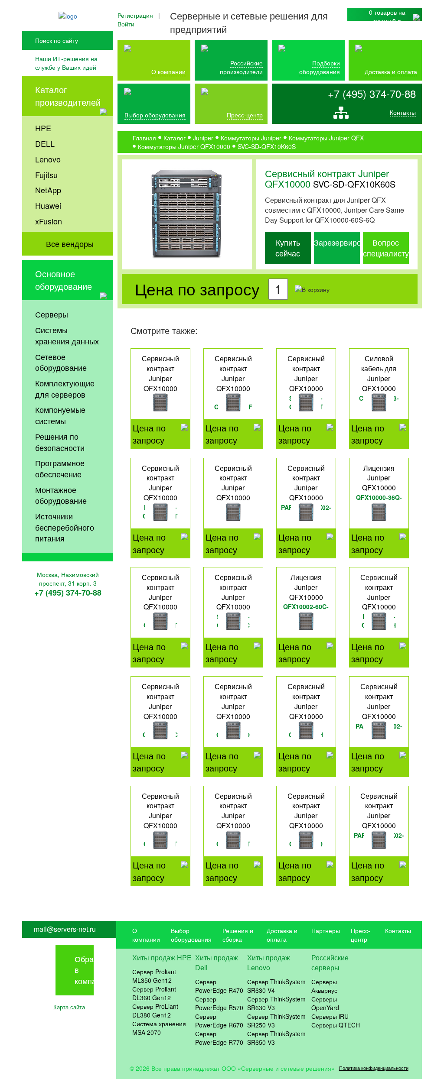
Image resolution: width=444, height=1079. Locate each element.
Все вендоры (70, 243)
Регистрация (135, 15)
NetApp (48, 189)
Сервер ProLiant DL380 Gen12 (155, 1010)
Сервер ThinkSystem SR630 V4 (276, 986)
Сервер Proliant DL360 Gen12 (154, 993)
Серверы (51, 314)
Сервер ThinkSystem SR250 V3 (276, 1020)
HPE (43, 127)
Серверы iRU (330, 1016)
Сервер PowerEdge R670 (219, 1020)
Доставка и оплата (391, 71)
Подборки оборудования (319, 67)
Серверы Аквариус (324, 986)
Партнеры (325, 930)
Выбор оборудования (155, 114)
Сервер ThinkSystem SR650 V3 (276, 1038)
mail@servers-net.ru (65, 929)
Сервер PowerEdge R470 (219, 986)
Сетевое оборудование (61, 362)
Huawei (48, 205)
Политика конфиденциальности (373, 1068)
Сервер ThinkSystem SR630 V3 (276, 1003)
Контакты (403, 112)
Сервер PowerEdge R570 (219, 1003)
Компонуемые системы (60, 415)
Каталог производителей (68, 95)
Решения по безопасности (60, 442)
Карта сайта (69, 1007)
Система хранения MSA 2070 (159, 1028)
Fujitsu (46, 174)
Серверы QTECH (335, 1025)
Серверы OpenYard (325, 1003)
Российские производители (241, 67)
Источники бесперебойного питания (64, 527)
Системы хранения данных (67, 335)
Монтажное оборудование (61, 495)
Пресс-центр (360, 934)
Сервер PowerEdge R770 (219, 1038)
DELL (45, 143)
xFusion (48, 221)
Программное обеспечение (60, 468)
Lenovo (48, 159)
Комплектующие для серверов (65, 388)
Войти (126, 23)
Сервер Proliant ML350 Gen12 (154, 976)
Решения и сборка (237, 934)
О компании (168, 71)
